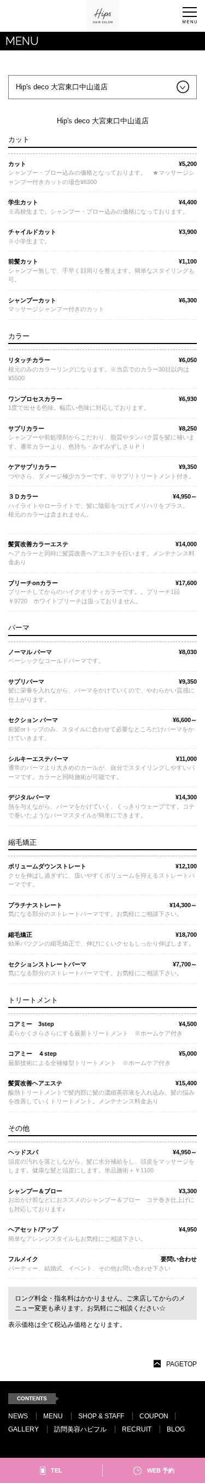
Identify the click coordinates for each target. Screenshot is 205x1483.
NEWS (18, 1416)
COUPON (153, 1416)
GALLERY (23, 1429)
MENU (53, 1416)
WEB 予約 (160, 1470)
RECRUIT (136, 1429)
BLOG (176, 1429)
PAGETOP (181, 1364)
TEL (56, 1470)
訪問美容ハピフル (80, 1429)
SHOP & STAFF (101, 1416)
